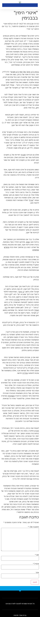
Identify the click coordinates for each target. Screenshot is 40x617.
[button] (3, 5)
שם (37, 555)
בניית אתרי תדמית (20, 615)
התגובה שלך (33, 527)
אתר (37, 572)
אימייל (36, 564)
